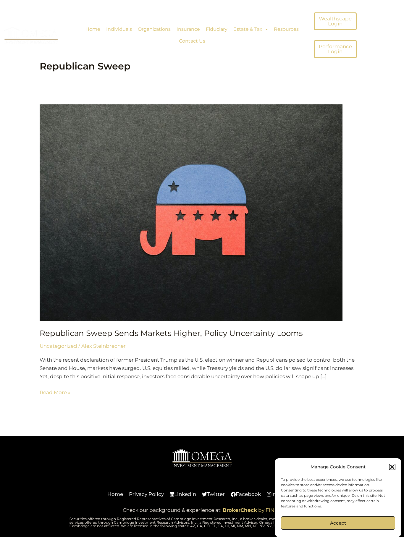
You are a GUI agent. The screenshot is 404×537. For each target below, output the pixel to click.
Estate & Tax (247, 29)
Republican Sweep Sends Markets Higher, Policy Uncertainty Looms (171, 333)
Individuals (119, 29)
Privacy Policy (146, 494)
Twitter (216, 494)
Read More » (55, 391)
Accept (338, 523)
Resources (286, 29)
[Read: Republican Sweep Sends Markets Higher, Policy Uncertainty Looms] (191, 212)
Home (92, 29)
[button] (392, 467)
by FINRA (252, 510)
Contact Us (192, 41)
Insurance (188, 29)
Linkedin (185, 494)
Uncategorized (58, 346)
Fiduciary (216, 29)
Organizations (154, 29)
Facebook (248, 494)
